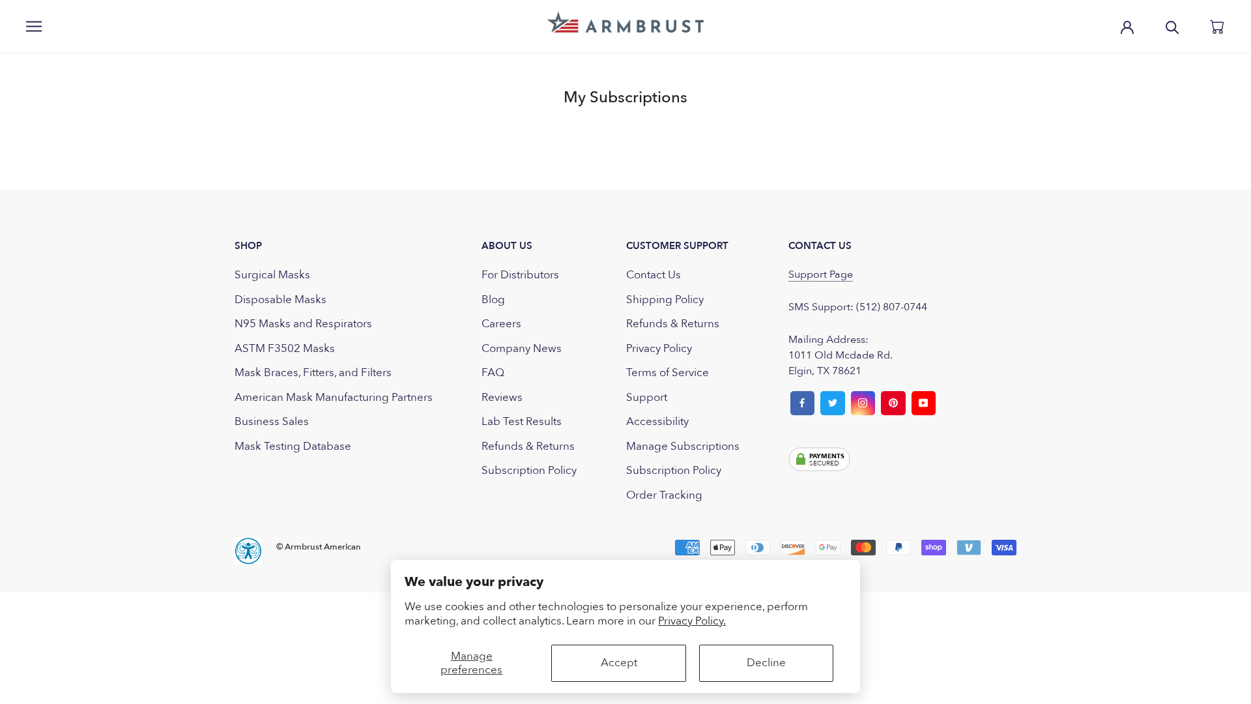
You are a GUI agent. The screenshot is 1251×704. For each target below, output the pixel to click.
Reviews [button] (502, 397)
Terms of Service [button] (667, 372)
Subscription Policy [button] (529, 470)
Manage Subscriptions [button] (683, 446)
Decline (766, 662)
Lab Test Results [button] (522, 421)
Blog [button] (493, 299)
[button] (625, 22)
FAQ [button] (493, 372)
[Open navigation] (34, 26)
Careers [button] (501, 323)
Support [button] (646, 397)
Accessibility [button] (657, 421)
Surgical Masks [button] (272, 274)
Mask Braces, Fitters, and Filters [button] (313, 372)
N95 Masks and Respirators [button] (303, 323)
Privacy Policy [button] (659, 348)
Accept (619, 662)
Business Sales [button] (272, 421)
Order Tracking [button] (664, 495)
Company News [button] (522, 348)
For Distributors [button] (520, 274)
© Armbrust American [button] (318, 547)
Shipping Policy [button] (665, 299)
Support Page (820, 274)
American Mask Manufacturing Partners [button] (334, 397)
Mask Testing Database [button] (293, 446)
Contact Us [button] (653, 274)
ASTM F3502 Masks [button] (285, 348)
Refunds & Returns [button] (528, 446)
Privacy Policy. (692, 620)
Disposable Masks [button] (280, 299)
